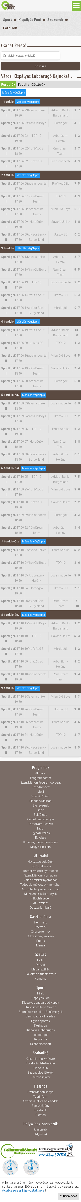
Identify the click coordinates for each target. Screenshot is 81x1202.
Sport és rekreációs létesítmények (41, 1011)
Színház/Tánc (40, 796)
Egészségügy (40, 1105)
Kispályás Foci (29, 20)
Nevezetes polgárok (40, 861)
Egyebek (40, 837)
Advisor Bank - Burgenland (60, 113)
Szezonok (55, 20)
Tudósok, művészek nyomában (40, 884)
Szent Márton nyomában (40, 875)
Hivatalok (40, 1110)
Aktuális (40, 773)
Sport (7, 20)
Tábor (40, 828)
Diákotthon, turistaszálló (40, 974)
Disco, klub (40, 1068)
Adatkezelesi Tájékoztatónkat (23, 1190)
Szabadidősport (40, 1044)
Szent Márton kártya (40, 1092)
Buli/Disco (40, 814)
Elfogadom (68, 1196)
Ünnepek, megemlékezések (40, 842)
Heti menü (40, 922)
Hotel (40, 960)
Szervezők (40, 1129)
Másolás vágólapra (13, 92)
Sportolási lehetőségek (40, 1063)
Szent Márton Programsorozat (40, 782)
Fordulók (10, 28)
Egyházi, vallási (40, 833)
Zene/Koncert (41, 787)
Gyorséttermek (40, 931)
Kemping (40, 978)
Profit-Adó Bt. (36, 148)
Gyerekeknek (40, 805)
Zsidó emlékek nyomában (41, 880)
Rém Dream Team (60, 151)
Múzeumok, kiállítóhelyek (40, 893)
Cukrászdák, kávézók (40, 936)
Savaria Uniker (36, 110)
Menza (40, 945)
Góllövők (38, 84)
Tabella (23, 84)
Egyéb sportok (40, 1021)
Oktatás (41, 1115)
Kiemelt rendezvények (40, 819)
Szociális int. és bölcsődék (40, 1101)
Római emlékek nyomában (40, 871)
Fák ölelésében (40, 898)
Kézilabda (40, 1025)
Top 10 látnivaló (40, 866)
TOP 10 (36, 135)
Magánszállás (40, 969)
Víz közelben (40, 903)
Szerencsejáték (40, 1077)
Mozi (40, 791)
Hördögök (61, 123)
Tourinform (40, 1096)
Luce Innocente (61, 161)
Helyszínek (41, 1134)
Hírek (40, 993)
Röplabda (40, 1039)
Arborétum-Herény (60, 138)
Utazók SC (36, 161)
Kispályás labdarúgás (40, 1030)
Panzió (40, 964)
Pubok (40, 940)
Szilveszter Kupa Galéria (40, 1007)
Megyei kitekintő (40, 847)
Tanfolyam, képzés (40, 824)
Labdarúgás (40, 1034)
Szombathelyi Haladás (40, 1016)
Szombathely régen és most (40, 889)
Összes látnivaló (40, 907)
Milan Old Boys (36, 123)
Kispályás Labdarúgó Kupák (40, 1002)
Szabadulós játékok (40, 1072)
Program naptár (40, 778)
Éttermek (40, 927)
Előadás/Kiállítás (40, 801)
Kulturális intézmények (40, 1058)
